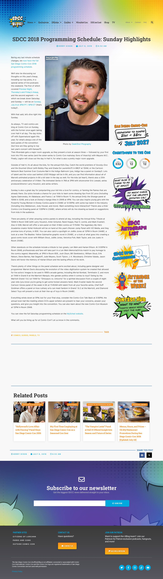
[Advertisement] (81, 6)
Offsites (55, 22)
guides (25, 335)
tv (38, 335)
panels (32, 335)
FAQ (145, 22)
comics (17, 335)
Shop (106, 22)
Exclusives (43, 22)
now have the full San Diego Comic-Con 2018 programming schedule (24, 63)
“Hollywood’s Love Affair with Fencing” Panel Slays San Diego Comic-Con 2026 (28, 430)
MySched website (75, 313)
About (128, 22)
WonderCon (82, 22)
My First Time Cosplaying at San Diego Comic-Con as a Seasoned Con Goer (63, 430)
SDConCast (96, 22)
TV (113, 22)
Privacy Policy (17, 571)
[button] (152, 22)
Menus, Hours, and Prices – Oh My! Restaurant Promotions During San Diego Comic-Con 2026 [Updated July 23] (133, 433)
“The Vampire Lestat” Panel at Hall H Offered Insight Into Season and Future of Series (98, 430)
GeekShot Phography (81, 144)
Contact (138, 22)
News (30, 22)
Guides (67, 22)
